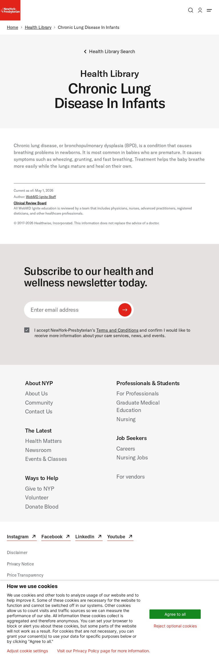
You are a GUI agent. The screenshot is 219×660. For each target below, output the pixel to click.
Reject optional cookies (175, 625)
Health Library (38, 27)
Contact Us (38, 411)
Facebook (56, 537)
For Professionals (137, 393)
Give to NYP (39, 488)
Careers (125, 448)
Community (39, 402)
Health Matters (43, 440)
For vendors (130, 476)
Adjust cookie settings (27, 651)
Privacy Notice (20, 564)
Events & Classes (46, 458)
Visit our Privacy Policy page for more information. (103, 651)
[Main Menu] (209, 10)
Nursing (125, 419)
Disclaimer (17, 552)
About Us (36, 393)
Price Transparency (25, 575)
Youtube (120, 537)
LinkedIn (89, 537)
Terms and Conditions (117, 330)
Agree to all (175, 614)
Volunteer (36, 497)
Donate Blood (41, 506)
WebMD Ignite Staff (41, 197)
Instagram (22, 537)
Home (12, 27)
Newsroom (38, 449)
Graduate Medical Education (137, 406)
